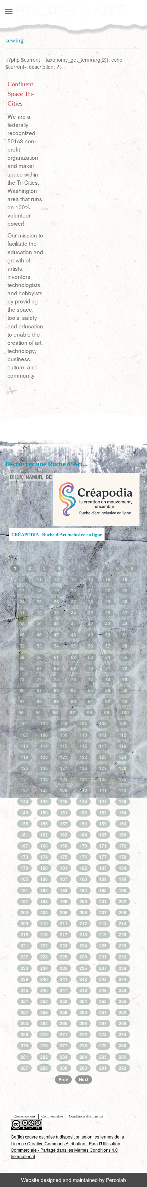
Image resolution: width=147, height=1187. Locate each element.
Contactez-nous (24, 1116)
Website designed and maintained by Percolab (73, 1179)
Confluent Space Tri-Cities (20, 94)
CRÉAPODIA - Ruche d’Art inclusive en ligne (56, 534)
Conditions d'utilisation (86, 1116)
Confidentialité (52, 1116)
